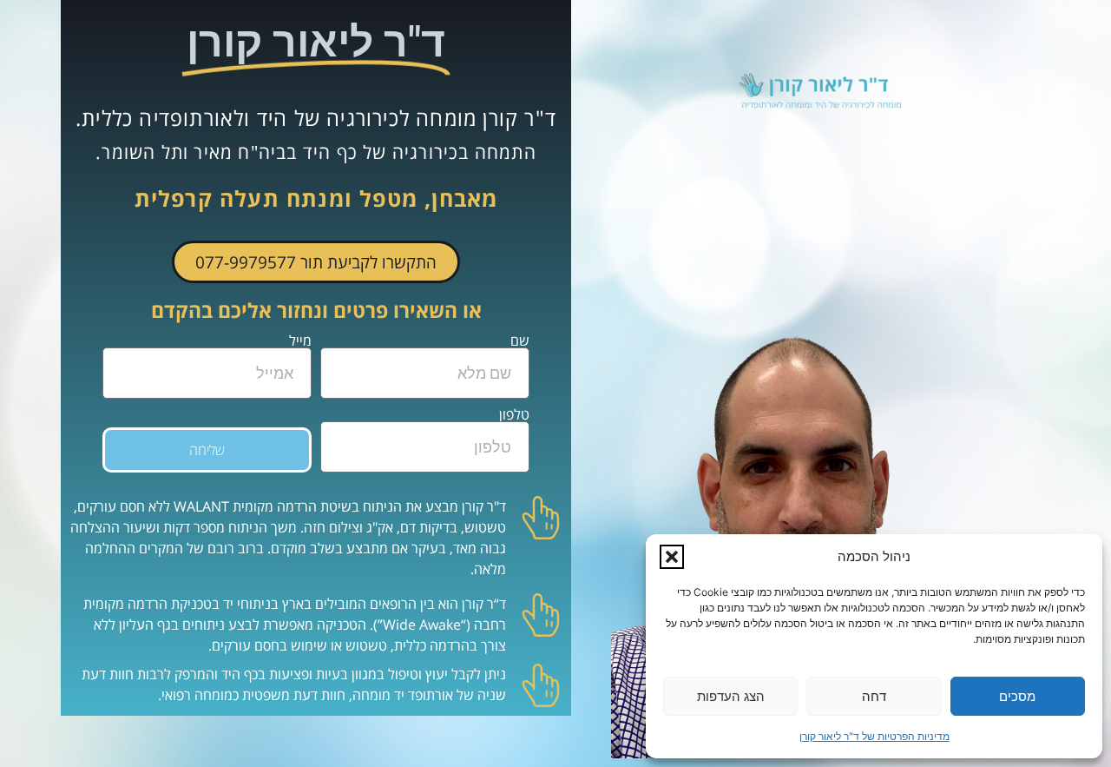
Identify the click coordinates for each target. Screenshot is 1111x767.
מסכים (1017, 696)
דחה (874, 696)
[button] (671, 556)
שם (519, 340)
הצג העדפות (731, 696)
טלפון (514, 414)
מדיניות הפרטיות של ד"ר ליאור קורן (874, 736)
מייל (300, 340)
